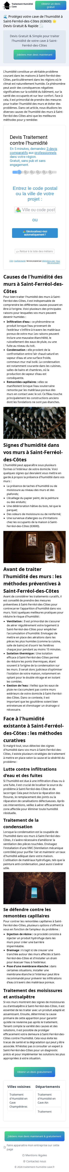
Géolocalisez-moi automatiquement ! (35, 233)
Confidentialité (19, 261)
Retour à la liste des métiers (36, 251)
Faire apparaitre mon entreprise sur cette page (33, 1147)
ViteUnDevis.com (48, 261)
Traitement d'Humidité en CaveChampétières (18, 1100)
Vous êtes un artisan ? (53, 262)
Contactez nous (36, 1161)
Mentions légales (36, 1155)
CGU (11, 261)
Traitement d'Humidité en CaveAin (47, 1098)
